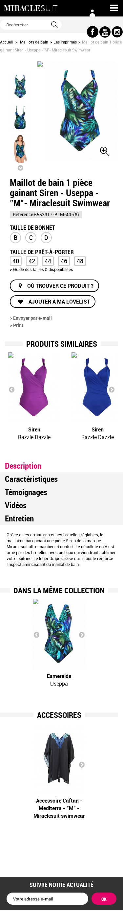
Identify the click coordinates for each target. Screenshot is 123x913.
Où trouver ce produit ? (60, 285)
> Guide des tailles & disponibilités (41, 269)
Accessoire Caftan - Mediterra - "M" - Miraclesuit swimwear (59, 808)
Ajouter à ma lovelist (58, 301)
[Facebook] (93, 32)
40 (15, 260)
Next (111, 389)
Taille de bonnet (32, 226)
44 (48, 260)
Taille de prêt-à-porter (42, 251)
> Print (16, 325)
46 (64, 260)
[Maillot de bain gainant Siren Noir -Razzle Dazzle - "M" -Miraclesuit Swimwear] (20, 87)
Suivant (20, 167)
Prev (11, 389)
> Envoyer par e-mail (31, 318)
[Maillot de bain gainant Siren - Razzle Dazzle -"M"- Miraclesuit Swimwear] (34, 387)
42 (32, 260)
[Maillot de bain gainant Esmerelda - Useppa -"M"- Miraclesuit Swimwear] (59, 634)
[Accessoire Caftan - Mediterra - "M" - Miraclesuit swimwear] (59, 758)
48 (80, 260)
